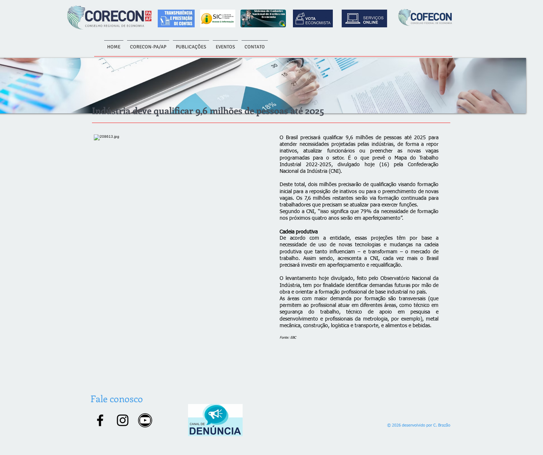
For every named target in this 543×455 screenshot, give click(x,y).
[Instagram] (122, 420)
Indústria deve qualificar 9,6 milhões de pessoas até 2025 (208, 110)
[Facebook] (100, 420)
